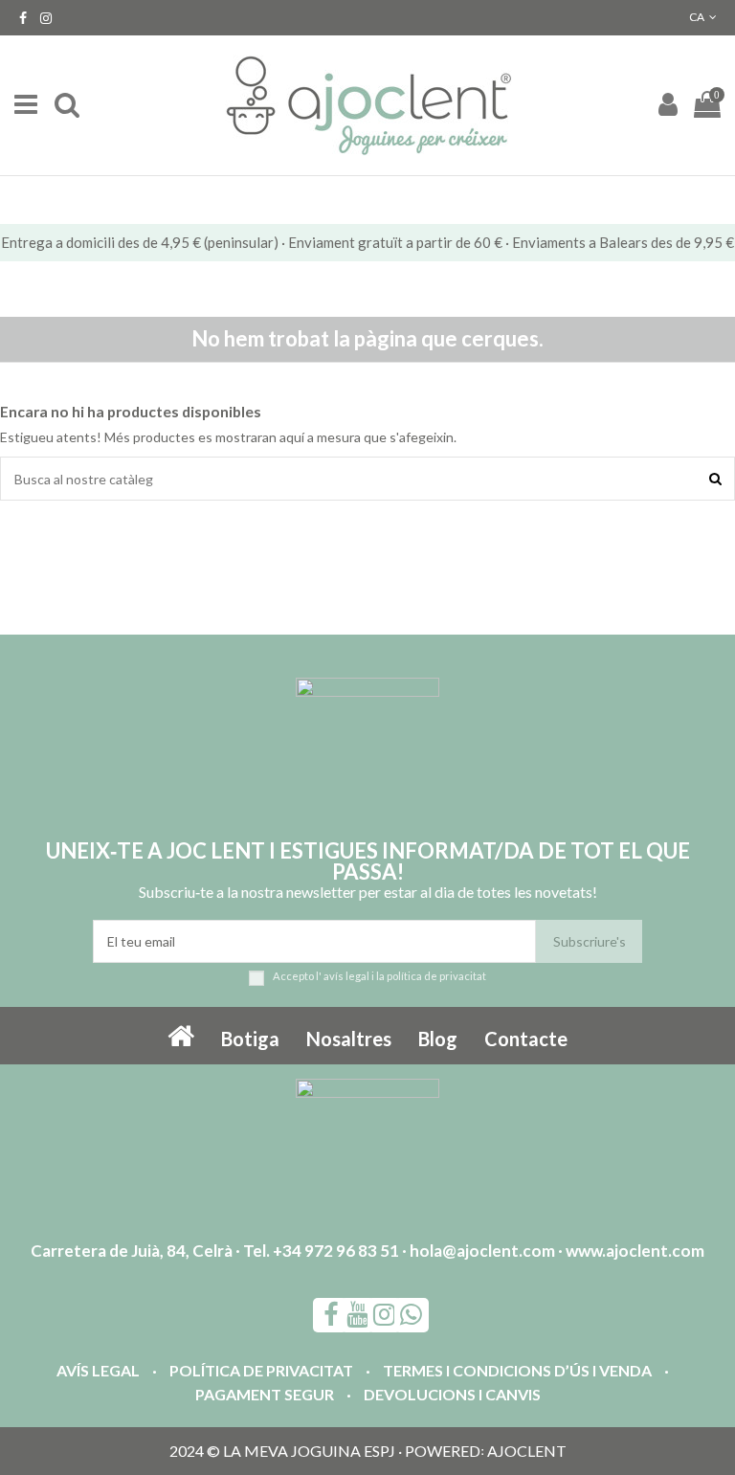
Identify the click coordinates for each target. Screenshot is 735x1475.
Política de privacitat (261, 1370)
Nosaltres (348, 1038)
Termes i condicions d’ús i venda (517, 1370)
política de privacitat (436, 976)
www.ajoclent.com (635, 1250)
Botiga (250, 1038)
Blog (437, 1038)
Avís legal (98, 1370)
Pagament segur (264, 1394)
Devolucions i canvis (452, 1394)
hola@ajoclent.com (482, 1250)
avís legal (346, 976)
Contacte (526, 1038)
